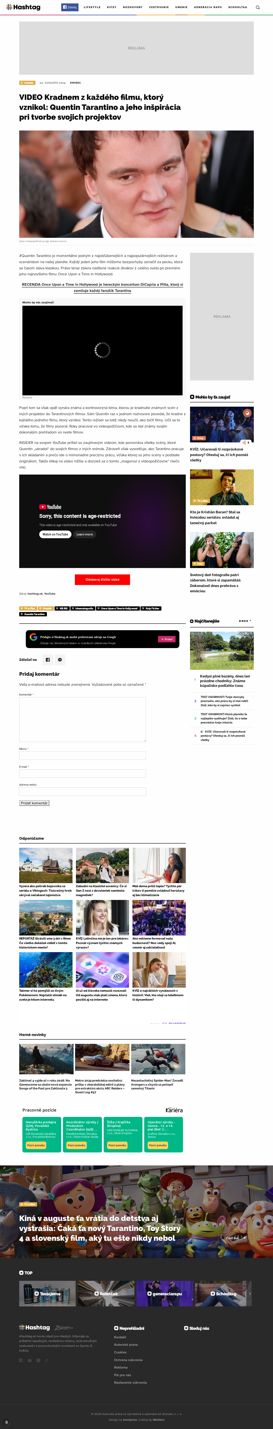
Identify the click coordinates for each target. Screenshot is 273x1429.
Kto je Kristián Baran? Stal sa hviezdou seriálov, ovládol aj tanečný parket (215, 517)
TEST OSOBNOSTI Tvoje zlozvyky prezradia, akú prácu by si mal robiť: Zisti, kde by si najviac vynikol (224, 701)
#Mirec (75, 82)
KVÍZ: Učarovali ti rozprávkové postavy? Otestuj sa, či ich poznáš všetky (219, 454)
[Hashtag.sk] (23, 7)
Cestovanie (159, 7)
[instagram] (38, 1360)
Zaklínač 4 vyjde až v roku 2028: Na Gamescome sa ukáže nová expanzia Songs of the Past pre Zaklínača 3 (45, 1084)
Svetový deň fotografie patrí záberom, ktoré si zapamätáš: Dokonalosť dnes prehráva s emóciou (215, 583)
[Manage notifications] (6, 1422)
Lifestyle (92, 7)
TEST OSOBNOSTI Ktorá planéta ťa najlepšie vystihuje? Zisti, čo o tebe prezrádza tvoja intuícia (224, 718)
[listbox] (239, 621)
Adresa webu (28, 784)
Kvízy (112, 7)
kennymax (130, 1419)
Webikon (158, 1419)
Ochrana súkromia (128, 1360)
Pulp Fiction (152, 608)
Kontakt (120, 1337)
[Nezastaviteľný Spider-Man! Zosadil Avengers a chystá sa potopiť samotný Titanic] (158, 1059)
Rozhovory (133, 7)
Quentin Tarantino (34, 614)
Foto (199, 563)
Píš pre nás (122, 1375)
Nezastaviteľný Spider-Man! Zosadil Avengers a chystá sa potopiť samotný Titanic (157, 1084)
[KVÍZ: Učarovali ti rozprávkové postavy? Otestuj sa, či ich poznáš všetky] (222, 424)
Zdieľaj (72, 7)
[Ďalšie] (250, 1293)
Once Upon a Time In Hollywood (119, 608)
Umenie (181, 7)
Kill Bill (64, 608)
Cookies (120, 1352)
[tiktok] (46, 1360)
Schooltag (237, 7)
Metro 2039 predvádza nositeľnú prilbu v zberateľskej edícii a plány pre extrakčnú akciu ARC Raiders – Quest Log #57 (100, 1086)
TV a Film (29, 608)
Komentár (26, 694)
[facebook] (21, 1360)
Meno (24, 748)
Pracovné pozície (39, 1110)
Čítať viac (233, 1238)
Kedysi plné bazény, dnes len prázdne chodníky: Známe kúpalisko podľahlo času (225, 681)
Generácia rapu (208, 7)
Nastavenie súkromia (130, 1382)
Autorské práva (126, 1344)
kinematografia (84, 608)
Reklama (121, 1367)
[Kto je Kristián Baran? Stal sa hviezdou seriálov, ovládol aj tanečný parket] (222, 487)
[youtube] (30, 1360)
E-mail (24, 766)
